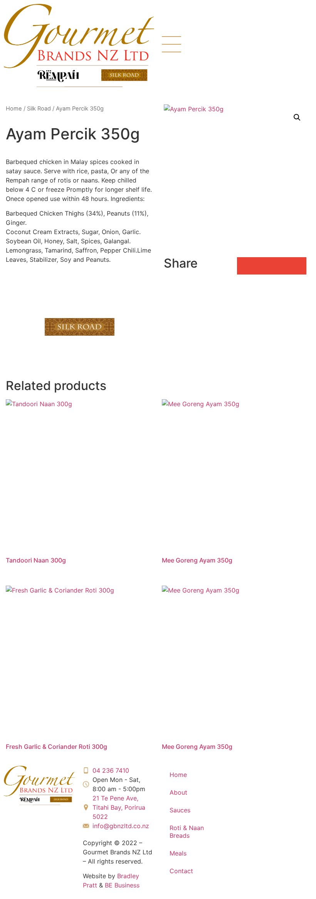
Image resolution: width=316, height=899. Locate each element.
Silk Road (39, 108)
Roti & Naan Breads (187, 831)
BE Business (122, 885)
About (178, 792)
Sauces (180, 810)
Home (14, 108)
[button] (297, 117)
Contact (181, 871)
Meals (178, 853)
